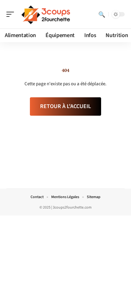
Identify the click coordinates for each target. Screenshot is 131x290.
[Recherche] (102, 14)
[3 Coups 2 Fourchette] (45, 14)
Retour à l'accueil (65, 106)
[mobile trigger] (11, 14)
